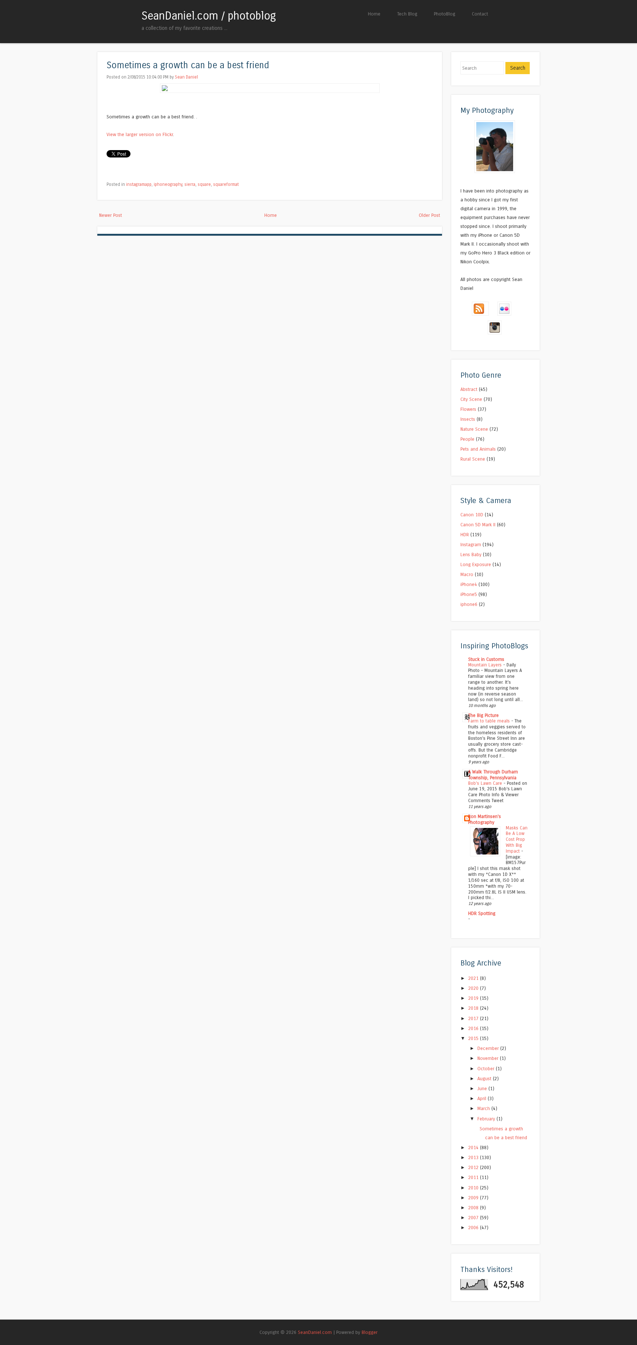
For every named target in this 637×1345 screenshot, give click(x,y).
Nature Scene (474, 429)
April (482, 1098)
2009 (474, 1197)
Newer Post (110, 215)
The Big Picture (483, 715)
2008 (474, 1207)
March (484, 1108)
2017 (474, 1018)
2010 (474, 1187)
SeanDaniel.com (315, 1332)
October (486, 1068)
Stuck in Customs (486, 659)
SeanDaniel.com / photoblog (209, 15)
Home (374, 14)
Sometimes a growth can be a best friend (188, 65)
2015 (474, 1038)
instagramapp (139, 184)
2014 (474, 1147)
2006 (474, 1227)
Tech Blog (407, 14)
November (488, 1058)
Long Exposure (475, 564)
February (487, 1119)
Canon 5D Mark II (477, 524)
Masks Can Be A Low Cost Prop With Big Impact (517, 839)
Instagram (470, 544)
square (204, 184)
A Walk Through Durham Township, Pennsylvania (493, 774)
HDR (464, 534)
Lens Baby (470, 554)
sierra (189, 184)
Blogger (369, 1332)
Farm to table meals (489, 721)
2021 (474, 978)
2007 (474, 1217)
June (482, 1088)
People (467, 439)
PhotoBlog (444, 14)
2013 (474, 1157)
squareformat (226, 184)
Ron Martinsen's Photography (484, 819)
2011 (474, 1177)
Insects (467, 419)
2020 (474, 988)
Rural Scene (472, 459)
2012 (474, 1167)
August (485, 1078)
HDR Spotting (481, 913)
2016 (474, 1028)
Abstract (468, 389)
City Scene (471, 399)
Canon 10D (471, 514)
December (488, 1048)
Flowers (468, 409)
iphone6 (468, 604)
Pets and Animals (478, 449)
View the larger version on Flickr (140, 134)
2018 (474, 1008)
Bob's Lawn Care (486, 783)
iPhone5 (468, 594)
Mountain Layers (485, 665)
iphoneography (168, 184)
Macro (466, 574)
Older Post (429, 215)
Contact (480, 14)
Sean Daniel (186, 77)
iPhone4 (468, 584)
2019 (474, 998)
